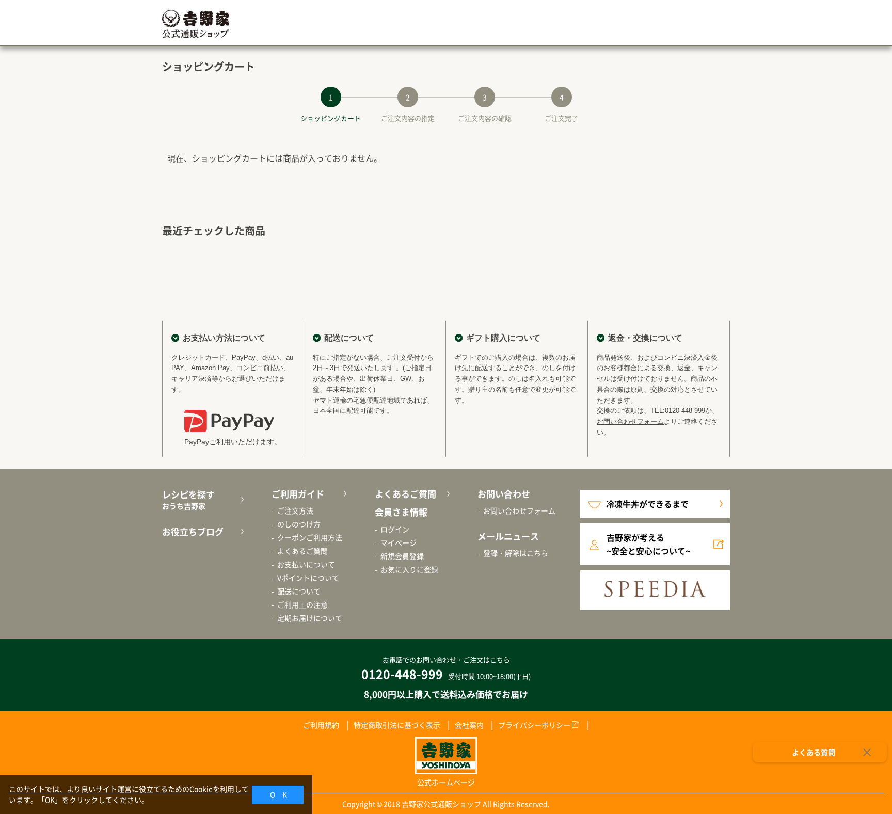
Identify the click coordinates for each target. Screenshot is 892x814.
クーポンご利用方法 (309, 537)
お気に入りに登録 (409, 569)
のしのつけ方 (299, 524)
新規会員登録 (402, 556)
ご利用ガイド (298, 493)
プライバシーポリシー (534, 725)
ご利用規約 (321, 725)
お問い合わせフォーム (630, 421)
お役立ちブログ (193, 531)
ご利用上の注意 (302, 604)
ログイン (394, 529)
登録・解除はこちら (515, 553)
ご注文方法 (295, 510)
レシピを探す (188, 500)
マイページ (398, 542)
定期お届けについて (309, 618)
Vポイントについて (308, 577)
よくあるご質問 (302, 551)
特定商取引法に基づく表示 (397, 725)
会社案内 (469, 725)
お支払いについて (306, 564)
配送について (299, 591)
